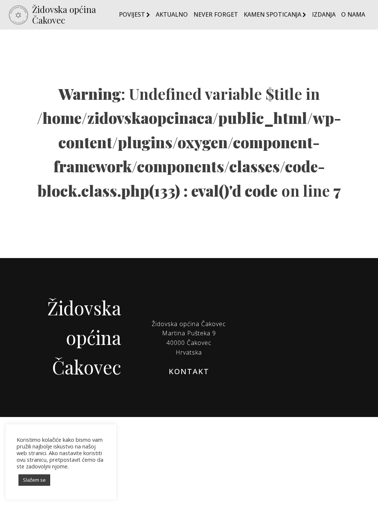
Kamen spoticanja (272, 14)
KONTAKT (189, 371)
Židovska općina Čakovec (64, 15)
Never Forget (215, 14)
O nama (353, 14)
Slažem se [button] (34, 480)
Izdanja (324, 14)
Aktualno (172, 14)
